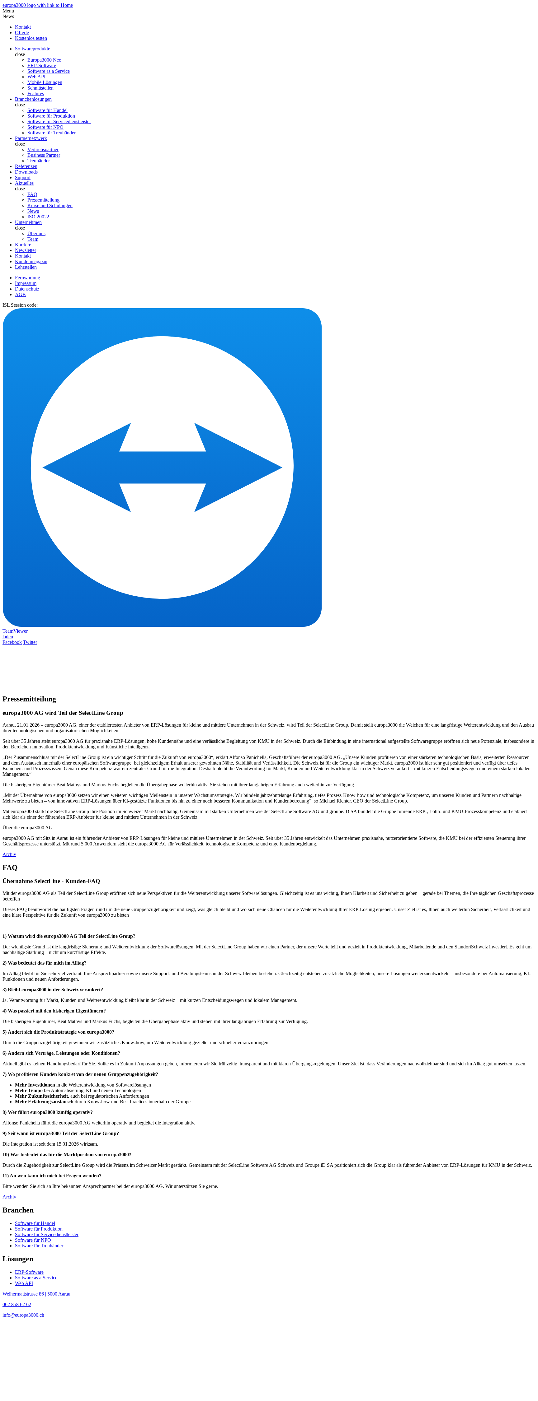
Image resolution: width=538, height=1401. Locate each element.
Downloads (26, 172)
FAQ (32, 194)
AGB (20, 294)
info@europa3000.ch (23, 1315)
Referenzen (26, 166)
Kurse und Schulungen (50, 205)
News (33, 211)
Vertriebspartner (43, 149)
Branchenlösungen (33, 99)
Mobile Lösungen (44, 82)
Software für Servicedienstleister (59, 121)
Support (23, 177)
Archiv (9, 854)
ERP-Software (41, 65)
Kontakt (23, 255)
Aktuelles (24, 183)
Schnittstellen (40, 88)
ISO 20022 (38, 216)
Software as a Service (48, 71)
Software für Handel (47, 110)
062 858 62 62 (16, 1304)
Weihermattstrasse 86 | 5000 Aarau (36, 1293)
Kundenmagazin (31, 261)
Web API (36, 76)
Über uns (36, 233)
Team (32, 239)
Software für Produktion (51, 116)
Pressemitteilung (43, 199)
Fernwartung (27, 277)
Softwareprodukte (32, 48)
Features (35, 93)
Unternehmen (28, 222)
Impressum (25, 283)
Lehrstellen (26, 267)
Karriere (23, 244)
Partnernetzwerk (31, 138)
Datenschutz (27, 288)
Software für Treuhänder (51, 132)
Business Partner (43, 155)
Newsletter (25, 250)
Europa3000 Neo (44, 60)
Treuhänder (38, 160)
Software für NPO (45, 127)
